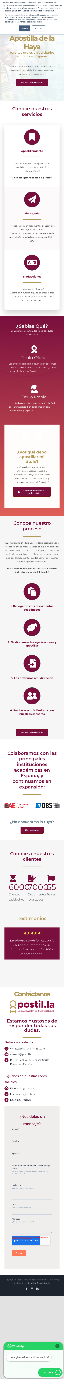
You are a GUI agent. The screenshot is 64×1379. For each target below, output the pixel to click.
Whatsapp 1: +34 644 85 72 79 (27, 1048)
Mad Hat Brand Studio (39, 1283)
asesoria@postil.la (20, 1054)
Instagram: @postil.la (22, 1094)
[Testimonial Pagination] (17, 977)
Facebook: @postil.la (22, 1088)
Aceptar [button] (25, 28)
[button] (6, 806)
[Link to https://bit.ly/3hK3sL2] (32, 433)
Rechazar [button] (39, 28)
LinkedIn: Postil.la (20, 1099)
